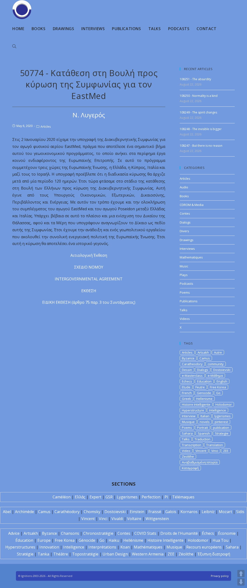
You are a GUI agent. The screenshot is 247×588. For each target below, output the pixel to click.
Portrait (202, 427)
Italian (204, 416)
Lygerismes (127, 497)
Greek (186, 398)
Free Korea (218, 387)
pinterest (221, 422)
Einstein (137, 511)
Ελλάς (80, 497)
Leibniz (208, 511)
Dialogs (185, 222)
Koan (125, 547)
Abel (7, 511)
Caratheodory (192, 364)
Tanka (43, 554)
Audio (184, 187)
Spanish (204, 433)
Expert (95, 497)
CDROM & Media (192, 205)
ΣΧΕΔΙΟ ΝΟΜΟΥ (88, 267)
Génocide (87, 540)
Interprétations (102, 547)
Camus (204, 358)
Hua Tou (220, 540)
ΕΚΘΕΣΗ (88, 290)
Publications (189, 301)
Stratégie (25, 554)
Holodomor (223, 404)
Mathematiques (191, 257)
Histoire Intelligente (196, 404)
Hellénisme (133, 540)
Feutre (200, 387)
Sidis (240, 511)
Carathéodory (67, 511)
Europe (44, 540)
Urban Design (115, 554)
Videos (185, 319)
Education (204, 381)
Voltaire (134, 518)
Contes (185, 213)
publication (221, 427)
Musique (188, 422)
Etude (186, 387)
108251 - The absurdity (195, 79)
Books (184, 196)
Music (184, 266)
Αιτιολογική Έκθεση (88, 255)
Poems (185, 292)
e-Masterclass (192, 375)
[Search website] (14, 46)
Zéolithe (185, 554)
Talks (183, 310)
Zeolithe (188, 456)
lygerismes (222, 416)
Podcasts (186, 283)
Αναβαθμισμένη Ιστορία (200, 462)
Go (218, 393)
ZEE (225, 451)
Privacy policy (220, 576)
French (187, 393)
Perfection (151, 497)
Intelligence (217, 410)
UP (241, 573)
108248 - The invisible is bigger (201, 129)
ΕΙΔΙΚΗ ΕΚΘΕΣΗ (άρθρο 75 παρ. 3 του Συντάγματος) (88, 302)
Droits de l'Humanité (179, 533)
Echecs (187, 381)
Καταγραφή (190, 468)
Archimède (24, 511)
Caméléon (62, 497)
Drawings (186, 240)
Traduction (202, 439)
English (222, 381)
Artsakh (203, 352)
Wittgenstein (157, 518)
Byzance (188, 358)
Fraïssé (154, 511)
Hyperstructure (193, 410)
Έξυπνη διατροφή (214, 554)
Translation (214, 445)
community (216, 364)
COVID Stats (145, 533)
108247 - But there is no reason (201, 146)
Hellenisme (204, 398)
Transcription (191, 445)
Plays (184, 275)
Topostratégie (85, 554)
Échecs (208, 533)
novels (205, 422)
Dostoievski (221, 370)
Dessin (187, 370)
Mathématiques (148, 547)
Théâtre (60, 554)
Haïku (114, 540)
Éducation (24, 540)
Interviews (187, 248)
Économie (227, 533)
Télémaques (183, 497)
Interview (188, 416)
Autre (218, 352)
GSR (109, 497)
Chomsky (92, 511)
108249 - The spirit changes (198, 112)
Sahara (187, 433)
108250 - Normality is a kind (199, 96)
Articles (46, 127)
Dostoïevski (115, 511)
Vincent (200, 451)
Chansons (70, 533)
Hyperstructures (20, 547)
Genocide (204, 393)
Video (186, 451)
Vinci (214, 451)
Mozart (225, 511)
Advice (14, 533)
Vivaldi (117, 518)
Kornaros (189, 511)
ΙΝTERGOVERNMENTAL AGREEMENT (89, 279)
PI (166, 497)
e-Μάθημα (215, 375)
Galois (170, 511)
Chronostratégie (98, 533)
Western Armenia (148, 554)
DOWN (241, 582)
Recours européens (204, 547)
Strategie (221, 433)
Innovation (49, 547)
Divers (184, 231)
